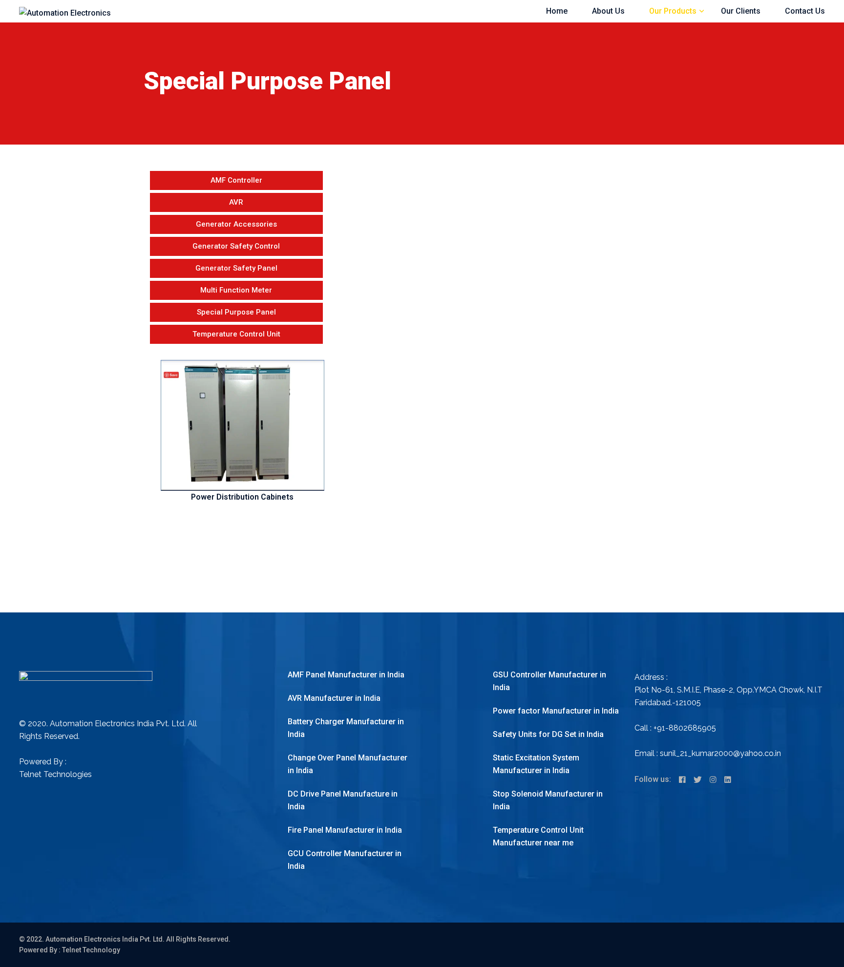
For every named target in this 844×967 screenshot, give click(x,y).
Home (557, 11)
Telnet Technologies (55, 774)
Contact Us (805, 11)
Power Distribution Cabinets (242, 497)
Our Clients (740, 11)
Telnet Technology (91, 950)
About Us (608, 11)
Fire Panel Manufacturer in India (345, 830)
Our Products (672, 11)
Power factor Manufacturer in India (556, 710)
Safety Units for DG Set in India (548, 734)
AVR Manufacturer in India (334, 698)
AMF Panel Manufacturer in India (346, 674)
